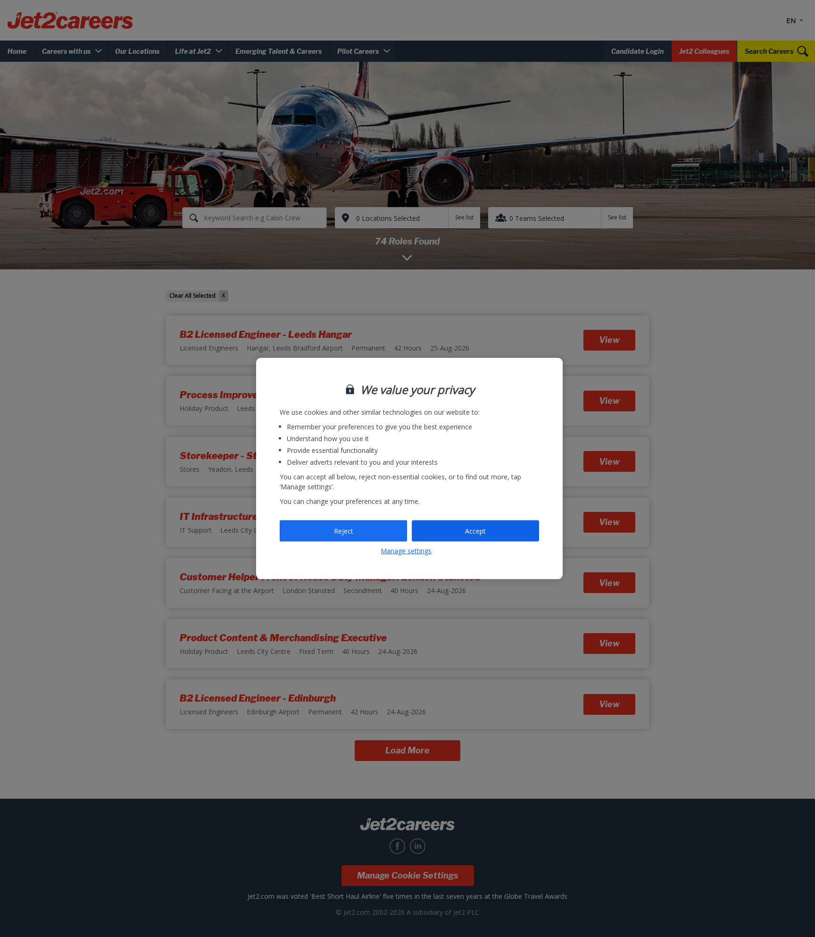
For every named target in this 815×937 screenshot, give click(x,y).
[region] (409, 468)
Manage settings (406, 550)
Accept (475, 530)
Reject (343, 530)
